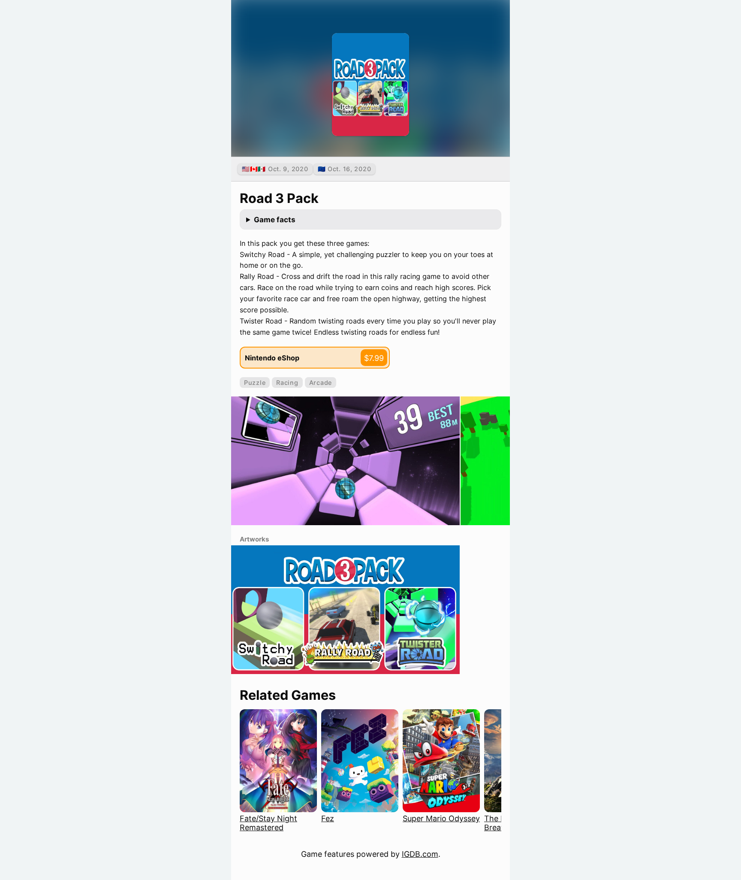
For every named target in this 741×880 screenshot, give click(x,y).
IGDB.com (420, 854)
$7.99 (374, 358)
